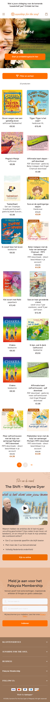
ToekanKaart (12, 204)
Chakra (12, 345)
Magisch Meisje (12, 158)
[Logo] (25, 14)
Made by (20, 695)
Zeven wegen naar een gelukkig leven (12, 119)
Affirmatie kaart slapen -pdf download (38, 159)
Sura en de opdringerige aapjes (38, 205)
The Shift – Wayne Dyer (25, 486)
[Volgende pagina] (31, 464)
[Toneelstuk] (25, 508)
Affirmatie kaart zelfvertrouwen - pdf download (38, 388)
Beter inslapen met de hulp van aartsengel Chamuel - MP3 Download (37, 251)
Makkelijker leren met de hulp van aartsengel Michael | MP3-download (38, 438)
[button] (46, 14)
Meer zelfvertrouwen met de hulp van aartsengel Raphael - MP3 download (12, 440)
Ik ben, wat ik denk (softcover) (38, 346)
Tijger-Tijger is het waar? (38, 119)
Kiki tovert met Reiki (12, 299)
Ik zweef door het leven (12, 247)
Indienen (25, 623)
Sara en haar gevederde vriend (37, 300)
